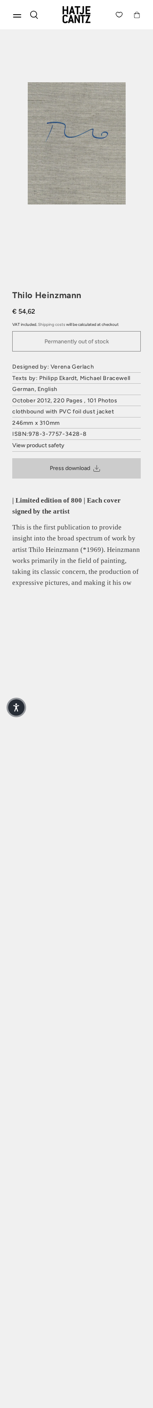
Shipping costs (51, 324)
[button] (16, 707)
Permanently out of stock (76, 341)
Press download (70, 468)
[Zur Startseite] (76, 15)
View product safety (38, 445)
